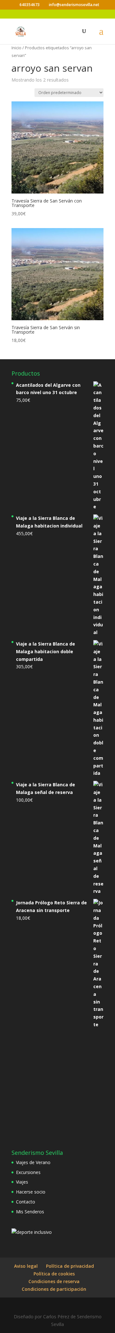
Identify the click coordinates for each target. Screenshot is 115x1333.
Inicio (16, 48)
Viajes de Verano (33, 1162)
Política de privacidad (70, 1266)
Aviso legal (26, 1266)
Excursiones (28, 1172)
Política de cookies (54, 1274)
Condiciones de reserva (54, 1281)
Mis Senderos (30, 1212)
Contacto (25, 1202)
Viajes (22, 1182)
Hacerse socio (30, 1192)
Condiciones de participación (54, 1289)
